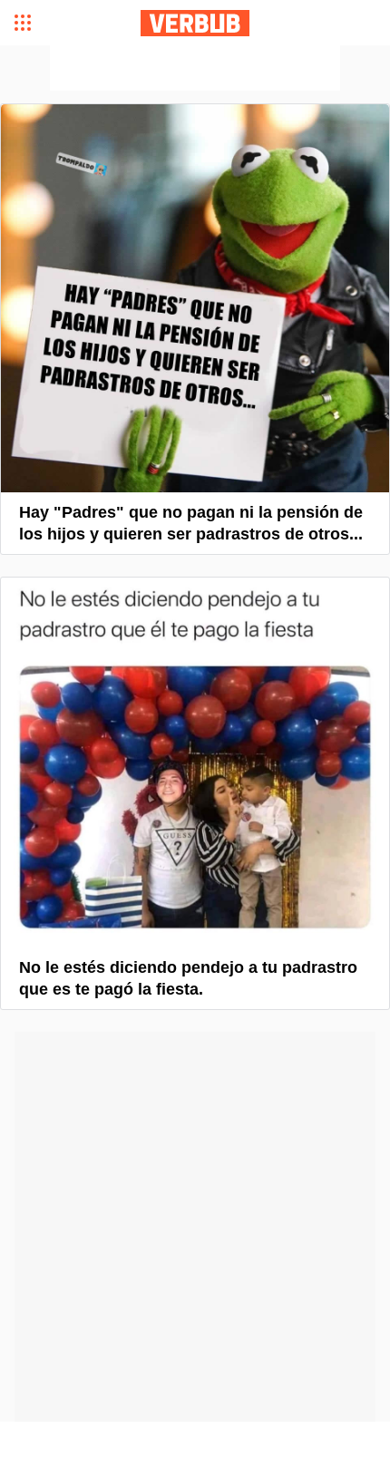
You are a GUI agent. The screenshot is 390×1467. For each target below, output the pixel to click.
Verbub (195, 23)
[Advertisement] (195, 68)
